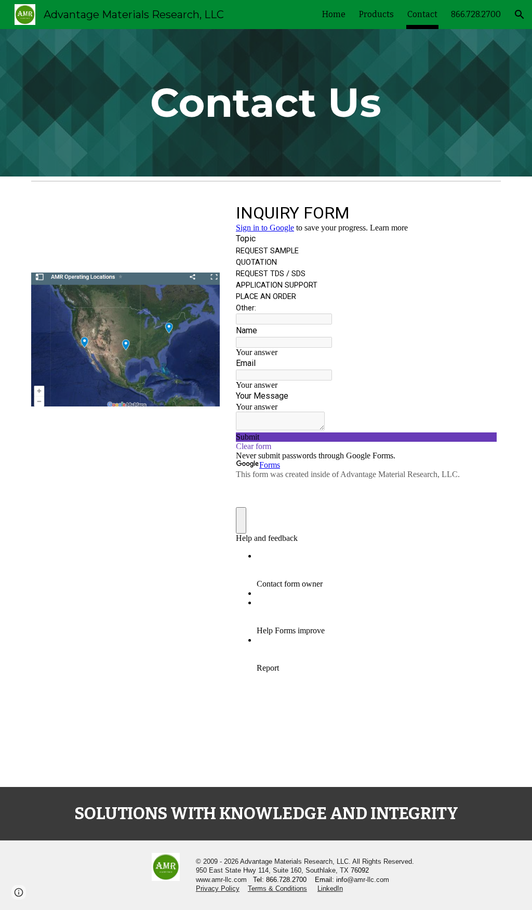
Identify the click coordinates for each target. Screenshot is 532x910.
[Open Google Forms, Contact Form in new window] (481, 211)
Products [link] (376, 14)
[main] (265, 103)
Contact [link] (422, 14)
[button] (519, 14)
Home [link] (333, 14)
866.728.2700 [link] (476, 14)
